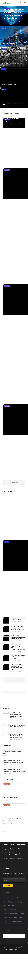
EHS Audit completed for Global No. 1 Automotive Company (17, 628)
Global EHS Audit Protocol (9, 43)
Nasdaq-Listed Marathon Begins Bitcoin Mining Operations (18, 637)
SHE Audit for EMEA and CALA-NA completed (18, 618)
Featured (4, 28)
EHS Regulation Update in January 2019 (14, 118)
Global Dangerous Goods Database (13, 917)
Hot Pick (6, 541)
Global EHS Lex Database (10, 905)
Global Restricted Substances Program (14, 913)
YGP (14, 21)
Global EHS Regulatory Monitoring (12, 63)
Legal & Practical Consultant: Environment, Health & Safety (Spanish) (12, 751)
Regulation (7, 119)
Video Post (7, 784)
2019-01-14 (5, 773)
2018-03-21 (5, 800)
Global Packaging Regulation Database (14, 921)
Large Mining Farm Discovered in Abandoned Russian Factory (16, 667)
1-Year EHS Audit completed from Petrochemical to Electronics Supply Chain (18, 647)
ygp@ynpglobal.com (7, 860)
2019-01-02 (9, 124)
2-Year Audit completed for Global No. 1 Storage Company (18, 657)
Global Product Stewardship (10, 84)
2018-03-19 (13, 621)
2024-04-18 (7, 21)
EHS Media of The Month (10, 797)
